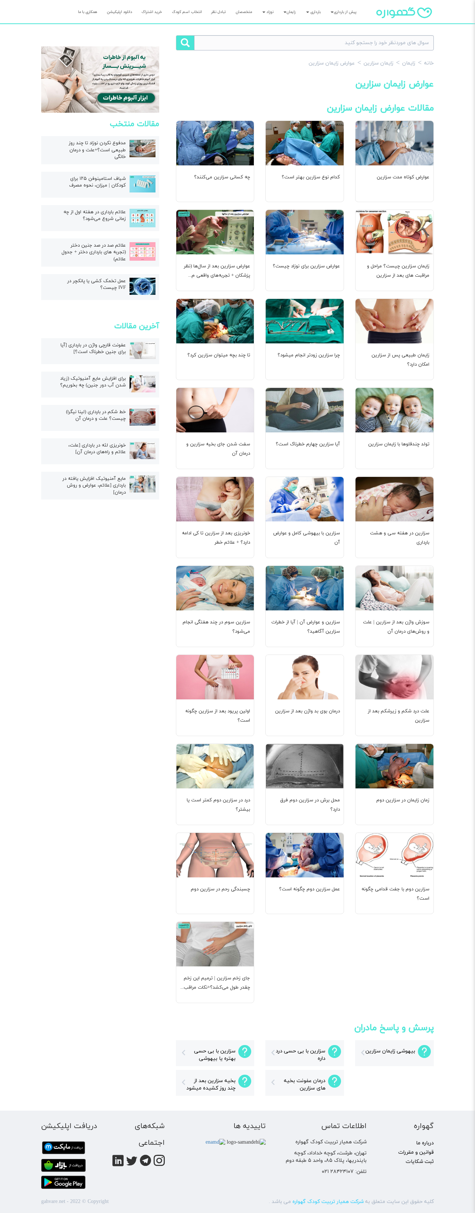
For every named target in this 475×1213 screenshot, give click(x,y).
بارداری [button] (315, 12)
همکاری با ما (87, 12)
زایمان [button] (291, 12)
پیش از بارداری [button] (345, 12)
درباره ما (425, 1143)
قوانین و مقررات (416, 1152)
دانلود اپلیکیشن (119, 12)
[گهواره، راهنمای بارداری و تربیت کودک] (404, 26)
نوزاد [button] (269, 12)
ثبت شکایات (420, 1161)
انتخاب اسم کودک (187, 12)
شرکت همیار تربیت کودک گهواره (328, 1201)
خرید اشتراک (151, 12)
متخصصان (244, 12)
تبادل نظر (218, 12)
